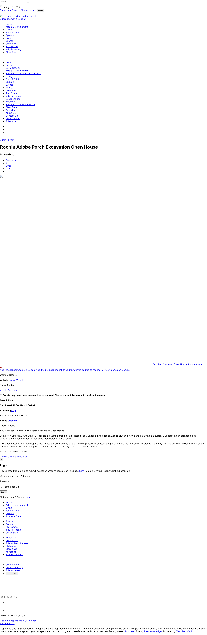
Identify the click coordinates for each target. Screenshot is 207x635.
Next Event (22, 456)
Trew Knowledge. (153, 631)
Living (9, 29)
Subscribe (5, 18)
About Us (11, 112)
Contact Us (12, 115)
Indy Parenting (13, 49)
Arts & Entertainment (17, 26)
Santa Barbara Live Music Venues (23, 73)
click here (129, 631)
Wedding (10, 101)
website (13, 420)
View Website (17, 380)
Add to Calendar (9, 390)
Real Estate (12, 46)
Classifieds (11, 52)
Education (167, 364)
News (9, 24)
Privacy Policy (7, 623)
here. (28, 497)
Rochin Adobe (195, 364)
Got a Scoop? (18, 18)
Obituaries (11, 43)
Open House (180, 364)
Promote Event (14, 516)
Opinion (10, 35)
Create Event (13, 118)
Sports (9, 40)
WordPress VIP (184, 631)
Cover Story (12, 532)
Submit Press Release (17, 543)
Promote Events (14, 554)
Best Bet (157, 364)
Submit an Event (8, 10)
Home (9, 62)
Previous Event (8, 456)
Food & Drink (12, 32)
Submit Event (7, 139)
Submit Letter (13, 570)
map (13, 410)
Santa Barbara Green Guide (20, 104)
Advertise (11, 110)
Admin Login (12, 573)
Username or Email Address (15, 476)
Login (40, 10)
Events (9, 38)
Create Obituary (14, 567)
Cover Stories (13, 98)
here (81, 470)
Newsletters (27, 10)
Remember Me (11, 486)
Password (5, 481)
